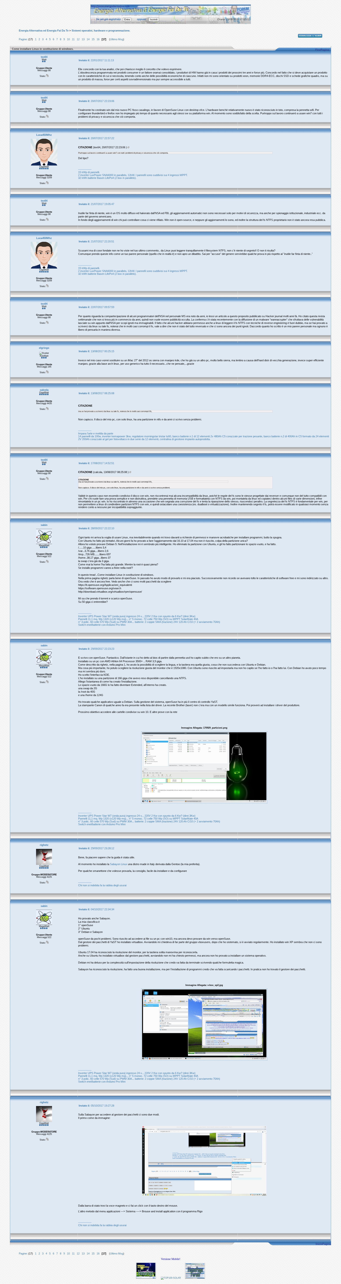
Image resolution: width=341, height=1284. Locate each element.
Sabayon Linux (118, 864)
